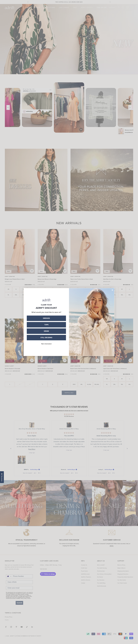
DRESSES (46, 318)
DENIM (46, 331)
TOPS (46, 325)
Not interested (46, 344)
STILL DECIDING (46, 337)
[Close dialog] (112, 290)
